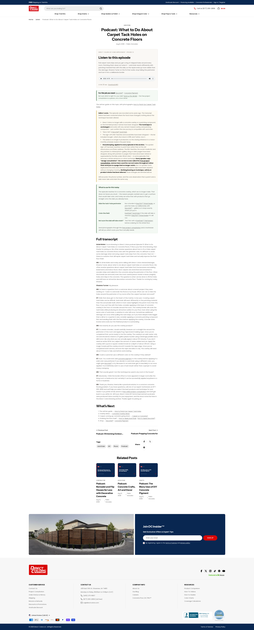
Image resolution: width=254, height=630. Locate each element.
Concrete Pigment (131, 93)
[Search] (101, 8)
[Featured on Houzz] (216, 575)
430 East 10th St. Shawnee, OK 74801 (94, 588)
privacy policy (185, 543)
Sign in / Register (219, 2)
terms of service (171, 543)
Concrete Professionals (204, 2)
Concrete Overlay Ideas (121, 414)
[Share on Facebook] (144, 441)
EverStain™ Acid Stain (132, 213)
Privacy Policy (220, 627)
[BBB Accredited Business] (197, 616)
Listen (38, 19)
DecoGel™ (119, 93)
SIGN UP (210, 538)
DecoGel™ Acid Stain (119, 132)
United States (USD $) (40, 615)
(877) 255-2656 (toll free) (92, 599)
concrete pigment (125, 359)
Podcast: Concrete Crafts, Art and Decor (126, 486)
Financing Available (187, 2)
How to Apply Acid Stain (127, 418)
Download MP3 (113, 85)
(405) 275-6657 (89, 596)
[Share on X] (150, 441)
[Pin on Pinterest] (144, 447)
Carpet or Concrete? (140, 416)
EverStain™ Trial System (144, 221)
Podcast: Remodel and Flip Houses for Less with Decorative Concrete (105, 490)
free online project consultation (134, 392)
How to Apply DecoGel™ (146, 418)
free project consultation (131, 228)
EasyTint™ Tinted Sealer (144, 204)
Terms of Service (207, 627)
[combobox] (74, 8)
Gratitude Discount (172, 2)
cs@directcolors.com (91, 603)
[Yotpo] (219, 616)
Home (31, 19)
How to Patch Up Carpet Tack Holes (128, 411)
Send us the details (130, 96)
